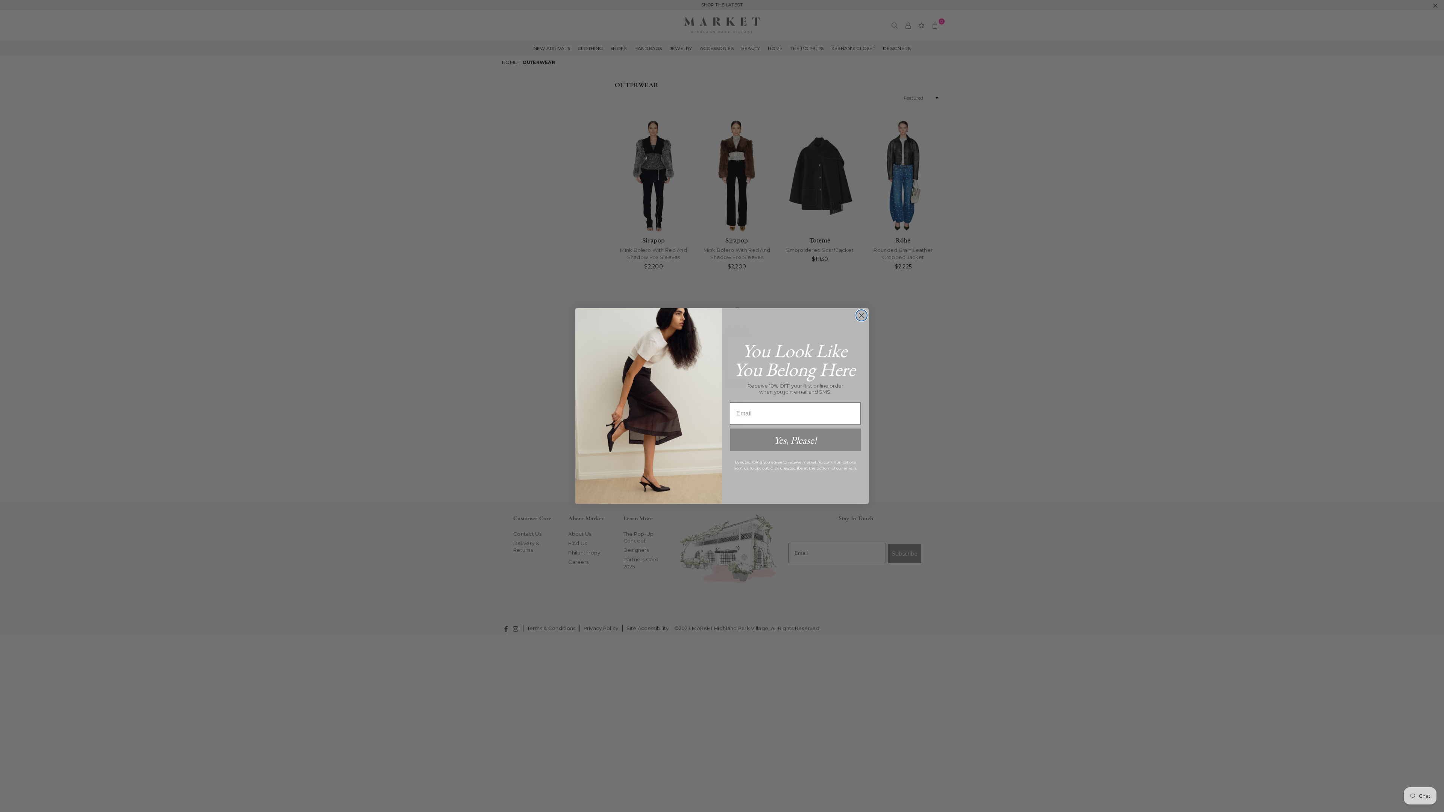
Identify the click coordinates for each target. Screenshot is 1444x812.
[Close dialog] (861, 315)
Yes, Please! (795, 440)
